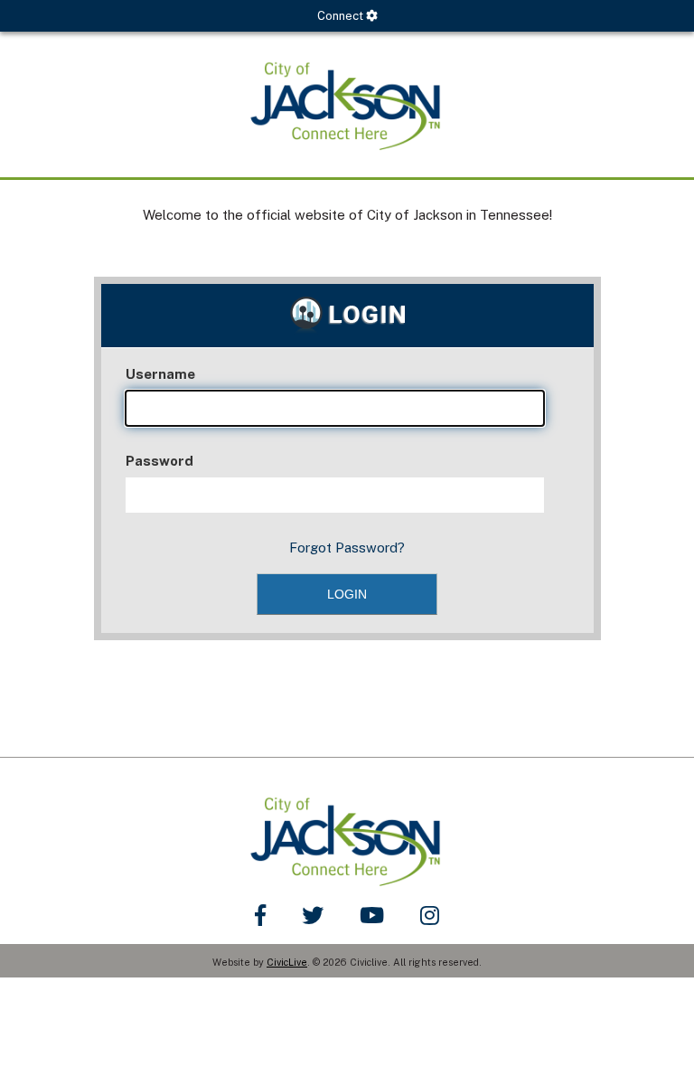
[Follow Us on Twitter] (313, 915)
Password (159, 460)
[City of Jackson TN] (347, 104)
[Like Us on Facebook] (260, 915)
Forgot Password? (347, 547)
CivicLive (287, 962)
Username (160, 374)
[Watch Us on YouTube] (372, 915)
